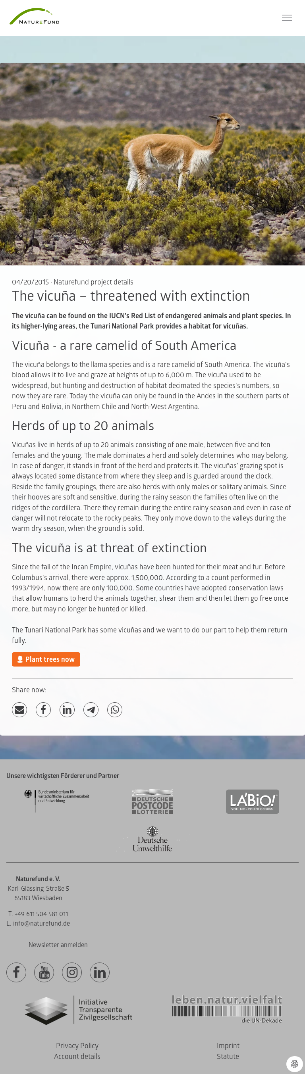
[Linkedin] (100, 973)
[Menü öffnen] (287, 18)
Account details (77, 1057)
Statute (228, 1057)
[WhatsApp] (114, 710)
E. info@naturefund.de (38, 924)
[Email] (19, 710)
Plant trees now (50, 659)
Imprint (228, 1046)
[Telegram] (90, 710)
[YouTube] (44, 973)
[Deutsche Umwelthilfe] (152, 850)
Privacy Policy (77, 1046)
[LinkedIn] (67, 710)
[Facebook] (43, 710)
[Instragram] (72, 973)
